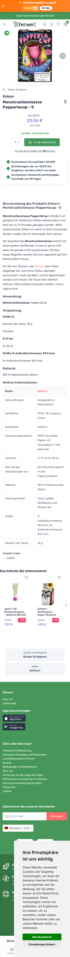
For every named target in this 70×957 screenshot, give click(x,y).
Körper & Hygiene (17, 89)
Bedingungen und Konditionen (20, 766)
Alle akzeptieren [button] (42, 936)
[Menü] (4, 24)
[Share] (65, 102)
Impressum (9, 787)
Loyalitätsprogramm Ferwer (18, 758)
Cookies (7, 791)
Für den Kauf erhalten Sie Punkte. (35, 151)
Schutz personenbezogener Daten (22, 783)
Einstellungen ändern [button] (42, 944)
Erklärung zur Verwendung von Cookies (25, 779)
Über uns (8, 699)
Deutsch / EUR (19, 828)
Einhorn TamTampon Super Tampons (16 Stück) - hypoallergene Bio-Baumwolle (46, 616)
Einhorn (40, 266)
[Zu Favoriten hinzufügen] (26, 577)
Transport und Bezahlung (17, 750)
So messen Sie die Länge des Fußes (23, 775)
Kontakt (7, 762)
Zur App (46, 8)
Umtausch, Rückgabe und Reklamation (25, 754)
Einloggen (57, 816)
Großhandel (9, 703)
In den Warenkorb (44, 142)
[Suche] (45, 24)
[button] (14, 718)
